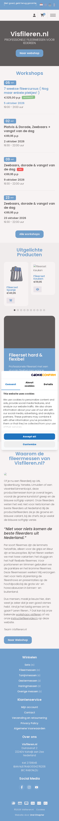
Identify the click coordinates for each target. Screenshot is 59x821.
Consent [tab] (10, 384)
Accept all (29, 436)
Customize (29, 444)
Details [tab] (48, 384)
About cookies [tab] (29, 384)
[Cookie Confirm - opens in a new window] (43, 375)
